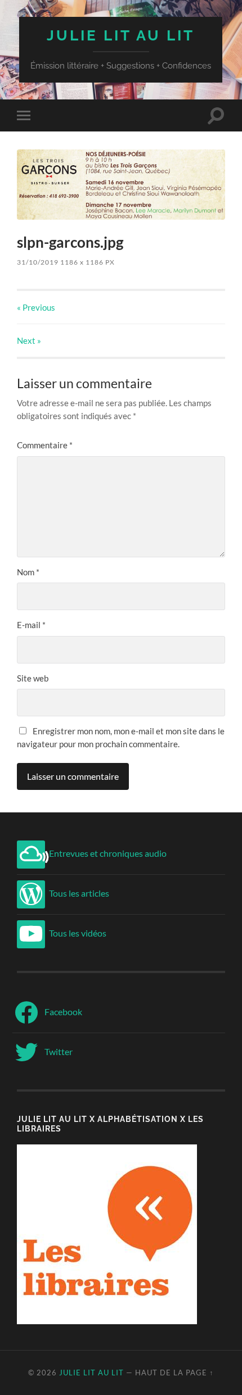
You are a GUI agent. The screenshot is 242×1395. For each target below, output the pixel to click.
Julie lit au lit (121, 35)
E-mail (31, 625)
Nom (28, 572)
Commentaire (45, 445)
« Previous (36, 307)
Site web (32, 678)
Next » (29, 340)
